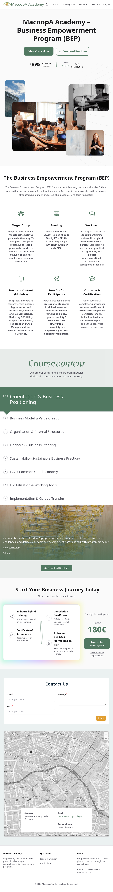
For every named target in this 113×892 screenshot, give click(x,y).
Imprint (80, 869)
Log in (106, 4)
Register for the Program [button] (97, 644)
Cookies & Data (93, 869)
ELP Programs (69, 4)
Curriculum (95, 4)
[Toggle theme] (47, 4)
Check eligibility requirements (97, 654)
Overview (82, 4)
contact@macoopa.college (70, 816)
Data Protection (84, 872)
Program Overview (48, 859)
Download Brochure (58, 568)
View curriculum (11, 547)
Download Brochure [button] (74, 51)
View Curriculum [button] (39, 51)
